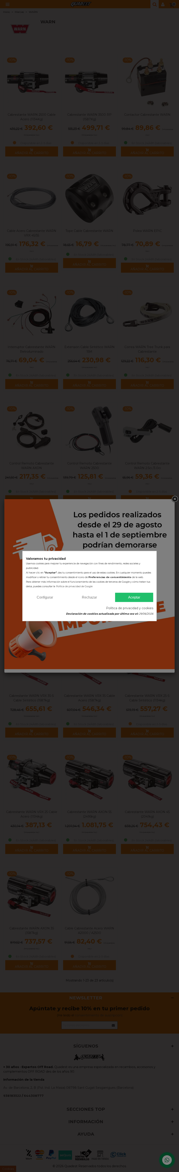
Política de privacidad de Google (74, 586)
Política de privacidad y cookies (129, 608)
